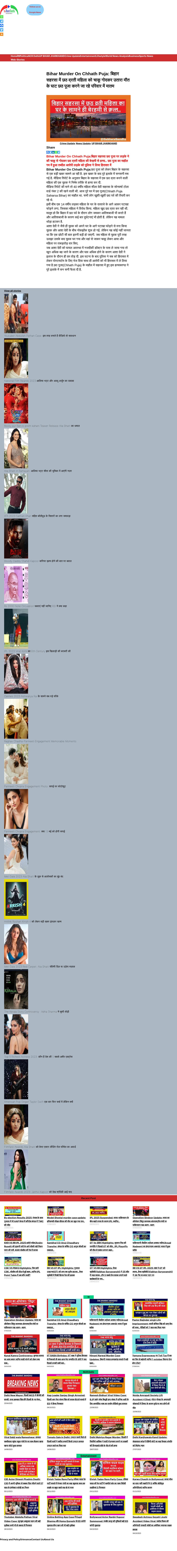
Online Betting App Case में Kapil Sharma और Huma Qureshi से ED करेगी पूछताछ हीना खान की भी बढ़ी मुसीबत (66, 1521)
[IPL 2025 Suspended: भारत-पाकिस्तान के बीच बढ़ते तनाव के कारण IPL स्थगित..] (98, 1211)
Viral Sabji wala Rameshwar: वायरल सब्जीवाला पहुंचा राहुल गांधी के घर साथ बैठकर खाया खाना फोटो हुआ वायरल (23, 1441)
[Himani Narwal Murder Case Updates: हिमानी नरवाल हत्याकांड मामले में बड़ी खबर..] (107, 1344)
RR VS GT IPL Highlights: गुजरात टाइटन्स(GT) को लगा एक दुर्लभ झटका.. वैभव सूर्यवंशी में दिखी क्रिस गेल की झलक (65, 1272)
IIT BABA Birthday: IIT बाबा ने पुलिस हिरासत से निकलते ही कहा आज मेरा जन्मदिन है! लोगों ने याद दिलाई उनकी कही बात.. (67, 1359)
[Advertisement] (88, 35)
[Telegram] (58, 152)
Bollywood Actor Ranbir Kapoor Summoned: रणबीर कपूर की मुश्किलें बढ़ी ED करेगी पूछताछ (109, 1521)
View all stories (12, 290)
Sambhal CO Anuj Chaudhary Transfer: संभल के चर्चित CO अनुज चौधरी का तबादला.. (66, 1246)
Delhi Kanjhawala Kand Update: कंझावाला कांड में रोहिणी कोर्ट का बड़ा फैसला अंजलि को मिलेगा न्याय (152, 1441)
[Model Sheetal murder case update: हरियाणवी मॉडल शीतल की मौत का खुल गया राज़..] (56, 1211)
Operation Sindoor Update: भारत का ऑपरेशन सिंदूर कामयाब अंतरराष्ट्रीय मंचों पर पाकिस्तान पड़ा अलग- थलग (151, 1221)
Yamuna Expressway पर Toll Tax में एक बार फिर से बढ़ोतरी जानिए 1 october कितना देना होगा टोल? (152, 1359)
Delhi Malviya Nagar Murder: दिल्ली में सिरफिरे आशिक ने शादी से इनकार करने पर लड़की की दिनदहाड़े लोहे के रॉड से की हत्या (109, 1441)
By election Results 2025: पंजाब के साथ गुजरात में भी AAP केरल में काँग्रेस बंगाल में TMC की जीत (24, 1221)
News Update (83, 143)
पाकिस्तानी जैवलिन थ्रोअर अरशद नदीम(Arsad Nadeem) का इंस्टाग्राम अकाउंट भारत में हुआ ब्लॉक (152, 1246)
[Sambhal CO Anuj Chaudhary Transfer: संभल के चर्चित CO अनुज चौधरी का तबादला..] (56, 1236)
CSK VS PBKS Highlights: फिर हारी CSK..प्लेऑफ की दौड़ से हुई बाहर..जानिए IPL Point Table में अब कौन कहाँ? (22, 1272)
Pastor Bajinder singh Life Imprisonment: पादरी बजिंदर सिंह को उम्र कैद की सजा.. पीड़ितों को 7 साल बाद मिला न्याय (152, 1324)
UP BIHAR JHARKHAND (104, 143)
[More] (1, 34)
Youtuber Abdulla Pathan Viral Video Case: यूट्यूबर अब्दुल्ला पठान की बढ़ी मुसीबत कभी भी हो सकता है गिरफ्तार (22, 1521)
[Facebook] (47, 152)
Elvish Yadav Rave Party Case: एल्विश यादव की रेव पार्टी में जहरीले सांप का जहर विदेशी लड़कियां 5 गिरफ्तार (109, 1483)
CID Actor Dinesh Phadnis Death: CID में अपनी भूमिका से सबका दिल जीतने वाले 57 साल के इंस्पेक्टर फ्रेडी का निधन (23, 1483)
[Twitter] (50, 152)
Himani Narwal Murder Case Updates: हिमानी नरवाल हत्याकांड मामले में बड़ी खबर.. (109, 1359)
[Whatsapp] (56, 152)
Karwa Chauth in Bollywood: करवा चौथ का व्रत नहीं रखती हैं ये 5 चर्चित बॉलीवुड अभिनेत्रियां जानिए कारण (152, 1483)
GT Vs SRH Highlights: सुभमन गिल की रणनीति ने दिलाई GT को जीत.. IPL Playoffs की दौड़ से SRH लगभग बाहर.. (109, 1246)
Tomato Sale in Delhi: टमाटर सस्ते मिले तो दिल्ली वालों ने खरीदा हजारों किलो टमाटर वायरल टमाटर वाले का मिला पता (66, 1441)
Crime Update (67, 143)
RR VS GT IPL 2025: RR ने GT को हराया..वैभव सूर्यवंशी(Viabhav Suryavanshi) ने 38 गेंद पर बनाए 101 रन (153, 1272)
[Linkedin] (53, 152)
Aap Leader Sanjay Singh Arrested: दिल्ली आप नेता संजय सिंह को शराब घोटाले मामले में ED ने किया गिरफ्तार (66, 1399)
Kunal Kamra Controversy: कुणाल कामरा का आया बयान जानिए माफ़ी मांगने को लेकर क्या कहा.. (24, 1359)
